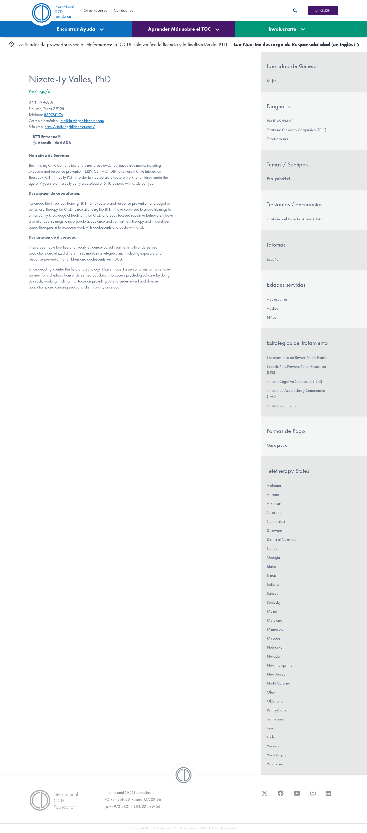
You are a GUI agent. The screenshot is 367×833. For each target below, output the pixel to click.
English (323, 10)
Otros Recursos (95, 10)
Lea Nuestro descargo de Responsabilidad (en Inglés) (295, 44)
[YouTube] (297, 796)
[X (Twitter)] (264, 796)
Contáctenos (123, 10)
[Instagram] (313, 796)
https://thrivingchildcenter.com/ (70, 126)
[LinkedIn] (328, 796)
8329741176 (53, 114)
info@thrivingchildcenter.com (82, 120)
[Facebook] (280, 796)
